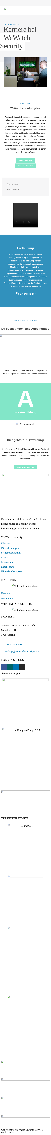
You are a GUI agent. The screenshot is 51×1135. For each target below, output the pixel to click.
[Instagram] (45, 3)
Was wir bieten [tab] (12, 184)
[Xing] (38, 3)
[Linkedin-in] (41, 3)
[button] (45, 10)
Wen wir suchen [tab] (13, 190)
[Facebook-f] (34, 3)
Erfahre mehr (27, 294)
